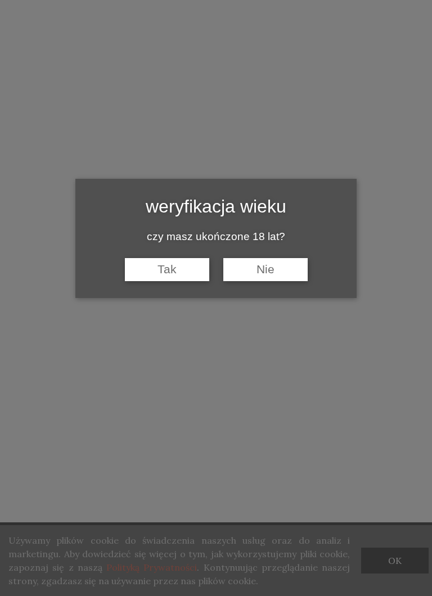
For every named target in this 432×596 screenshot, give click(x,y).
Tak (167, 269)
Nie (265, 269)
